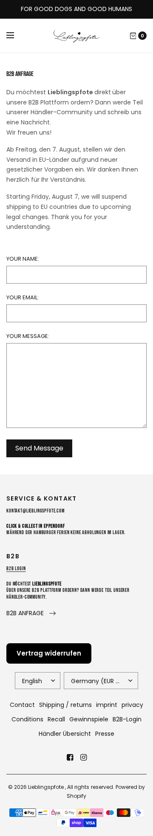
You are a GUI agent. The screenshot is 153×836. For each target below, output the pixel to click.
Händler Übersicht (65, 733)
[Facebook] (70, 757)
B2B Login (16, 569)
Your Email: (22, 297)
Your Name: (22, 259)
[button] (31, 613)
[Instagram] (83, 757)
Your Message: (27, 336)
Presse (104, 733)
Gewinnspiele (88, 719)
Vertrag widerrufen (49, 653)
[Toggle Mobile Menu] (15, 35)
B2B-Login (127, 719)
